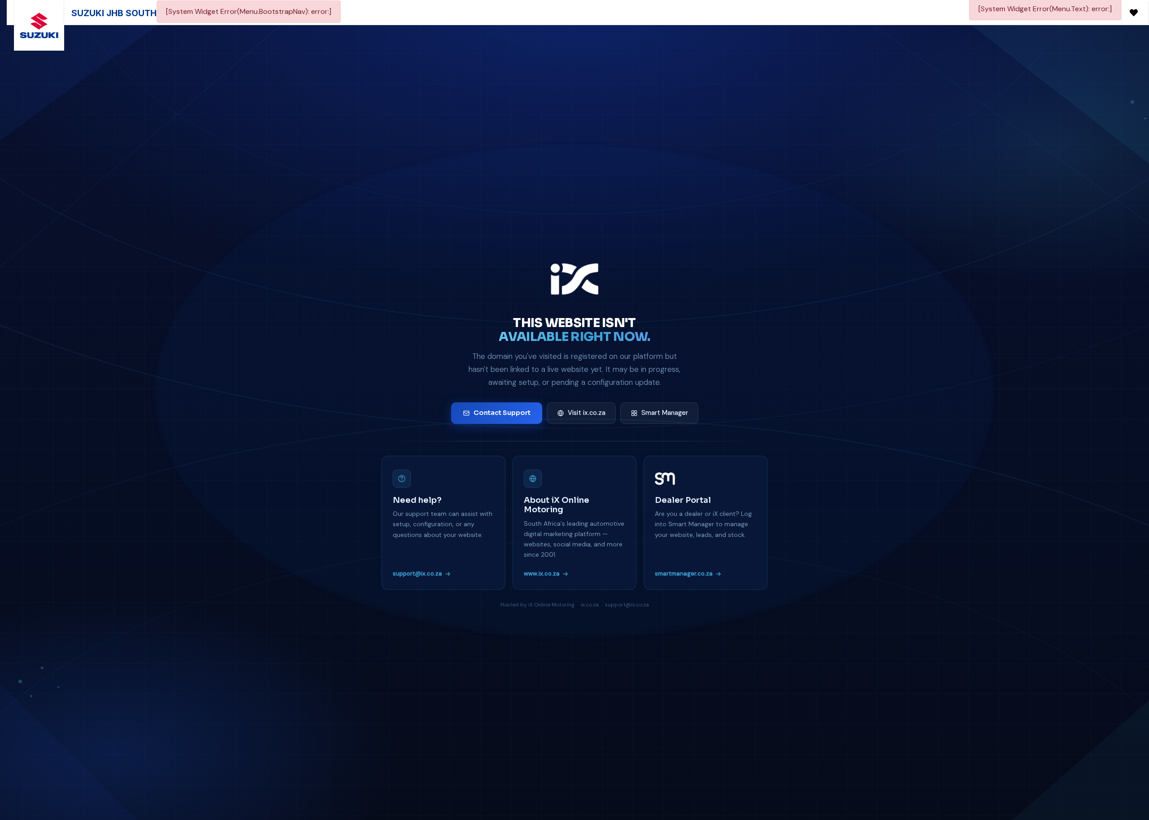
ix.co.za (590, 604)
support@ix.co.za (417, 573)
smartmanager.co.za (684, 573)
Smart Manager (664, 413)
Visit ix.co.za (586, 413)
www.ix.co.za (542, 573)
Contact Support (502, 413)
